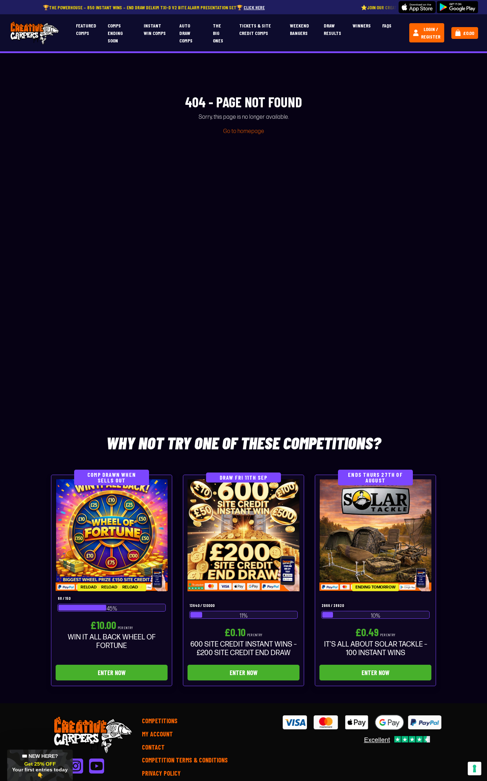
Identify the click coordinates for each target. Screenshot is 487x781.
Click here (220, 7)
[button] (40, 765)
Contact (153, 747)
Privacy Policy (161, 773)
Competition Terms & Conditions (185, 760)
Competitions (160, 721)
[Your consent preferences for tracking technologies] (474, 768)
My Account (157, 734)
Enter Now (111, 673)
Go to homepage (243, 131)
